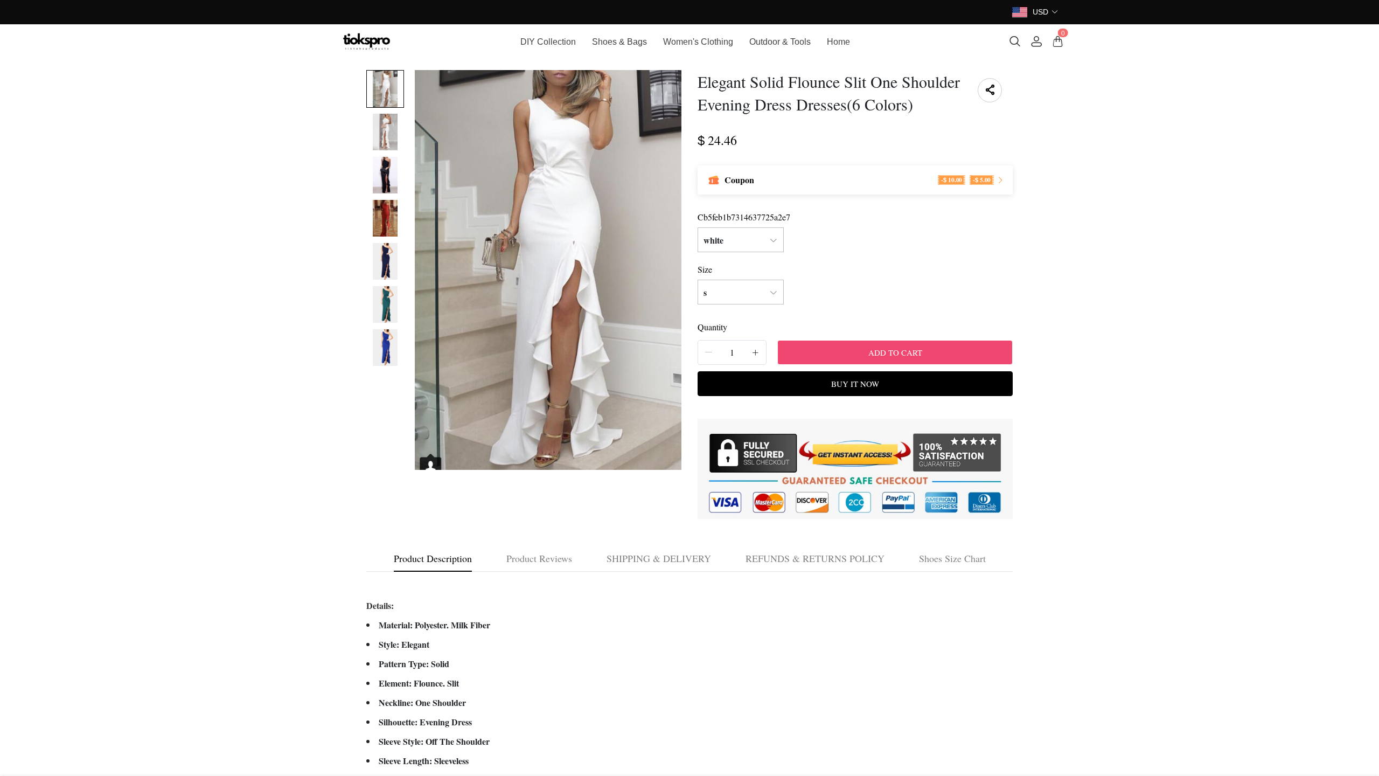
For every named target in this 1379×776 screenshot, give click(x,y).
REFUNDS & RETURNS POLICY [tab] (815, 558)
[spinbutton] (732, 352)
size (705, 269)
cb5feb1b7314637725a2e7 (744, 217)
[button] (1045, 12)
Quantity (712, 326)
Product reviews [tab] (539, 558)
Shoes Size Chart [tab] (952, 558)
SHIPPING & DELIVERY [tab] (659, 558)
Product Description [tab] (433, 558)
